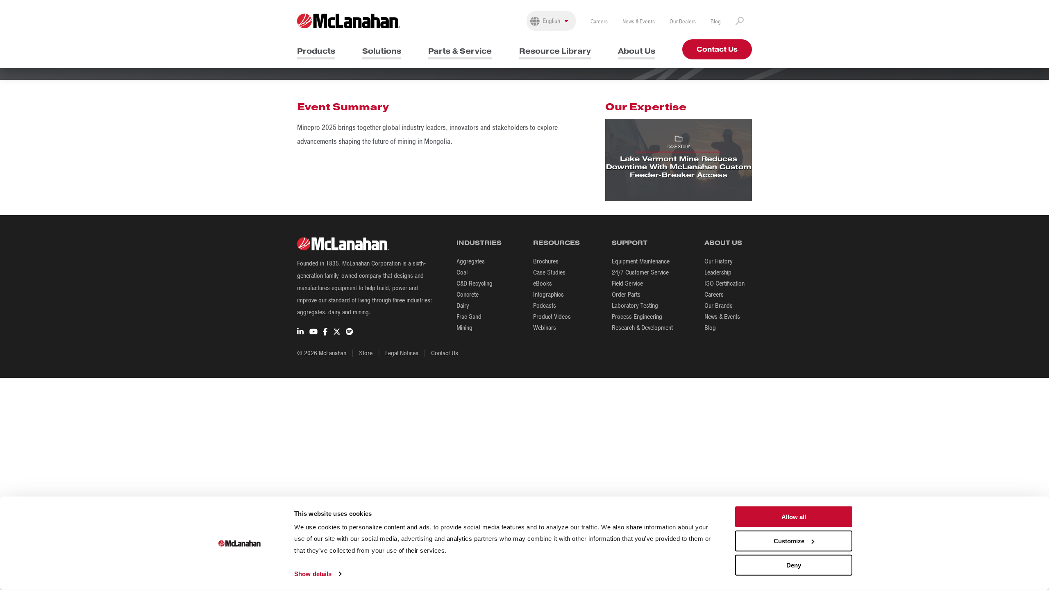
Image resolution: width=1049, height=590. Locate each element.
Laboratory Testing (635, 305)
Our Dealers (683, 21)
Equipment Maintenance (641, 261)
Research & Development (642, 327)
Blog (716, 21)
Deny (793, 564)
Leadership (717, 272)
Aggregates (470, 261)
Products (316, 51)
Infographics (548, 294)
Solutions (381, 51)
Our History (718, 261)
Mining (464, 327)
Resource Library (555, 51)
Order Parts (626, 294)
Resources (556, 242)
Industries (479, 242)
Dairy (462, 305)
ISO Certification (724, 283)
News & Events (638, 21)
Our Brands (718, 305)
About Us (636, 51)
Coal (462, 272)
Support (629, 242)
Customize (789, 541)
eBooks (542, 283)
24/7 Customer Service (640, 272)
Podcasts (544, 305)
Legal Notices (401, 353)
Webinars (544, 327)
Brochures (546, 261)
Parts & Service (460, 51)
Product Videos (552, 316)
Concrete (467, 294)
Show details (313, 573)
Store (365, 353)
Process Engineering (637, 316)
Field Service (627, 283)
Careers (599, 21)
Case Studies (549, 272)
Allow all (793, 516)
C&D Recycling (474, 283)
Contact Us (717, 49)
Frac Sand (468, 316)
